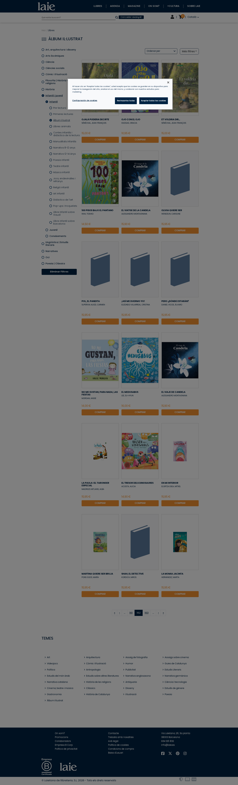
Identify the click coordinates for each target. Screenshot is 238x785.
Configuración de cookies (84, 100)
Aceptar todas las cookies (153, 101)
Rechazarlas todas (126, 101)
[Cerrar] (168, 82)
